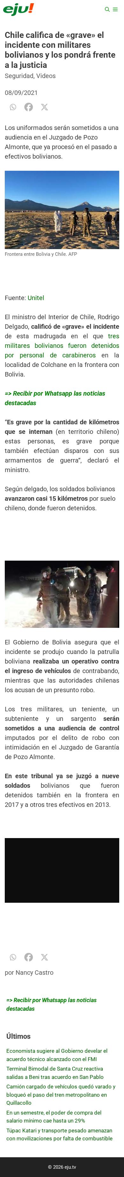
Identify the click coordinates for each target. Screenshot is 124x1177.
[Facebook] (28, 107)
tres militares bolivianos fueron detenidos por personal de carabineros (62, 345)
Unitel (36, 298)
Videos (46, 76)
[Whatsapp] (12, 107)
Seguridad (19, 76)
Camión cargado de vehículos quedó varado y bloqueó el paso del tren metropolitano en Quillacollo (60, 1094)
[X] (44, 107)
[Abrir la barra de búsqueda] (107, 9)
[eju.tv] (18, 9)
